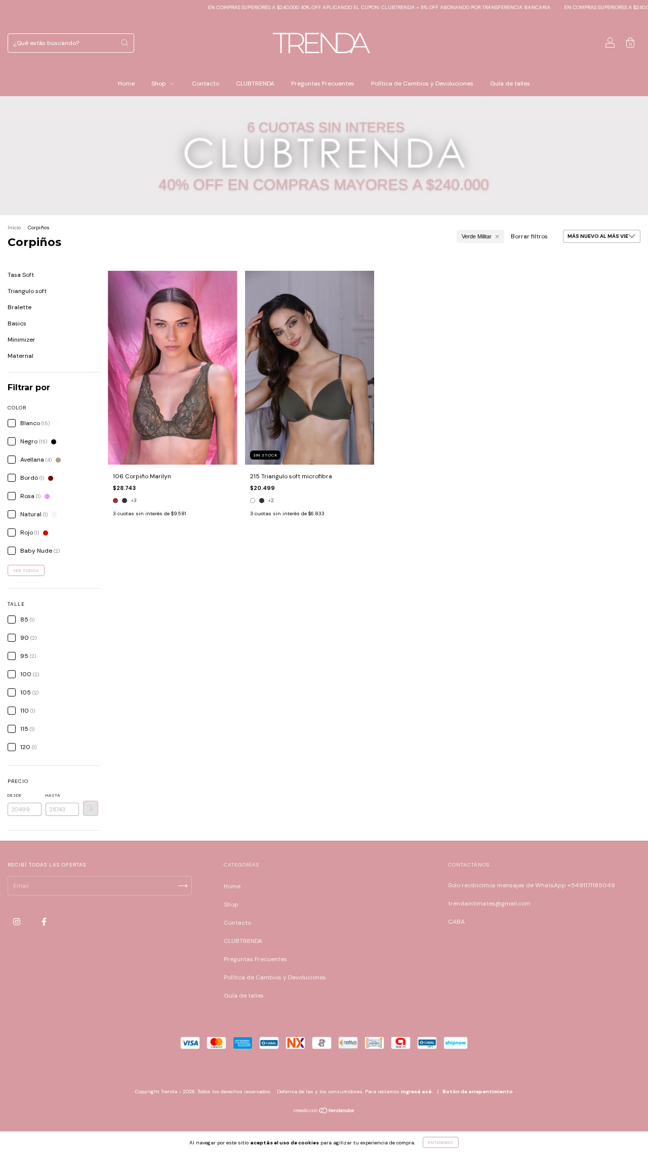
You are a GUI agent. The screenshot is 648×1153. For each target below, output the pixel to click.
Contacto (205, 83)
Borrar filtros (529, 236)
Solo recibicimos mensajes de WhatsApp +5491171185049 (531, 885)
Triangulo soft (27, 291)
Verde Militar (477, 236)
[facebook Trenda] (44, 922)
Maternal (20, 356)
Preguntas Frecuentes (322, 83)
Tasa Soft (21, 275)
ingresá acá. (417, 1091)
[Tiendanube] (324, 1112)
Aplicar (90, 808)
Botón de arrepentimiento (477, 1091)
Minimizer (21, 340)
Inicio (14, 227)
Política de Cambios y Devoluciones (422, 83)
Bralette (19, 307)
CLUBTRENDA (255, 83)
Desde (15, 795)
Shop (159, 83)
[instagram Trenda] (17, 922)
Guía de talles (510, 83)
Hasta (53, 795)
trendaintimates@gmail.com (489, 903)
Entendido (440, 1142)
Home (126, 83)
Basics (17, 323)
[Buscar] (124, 42)
